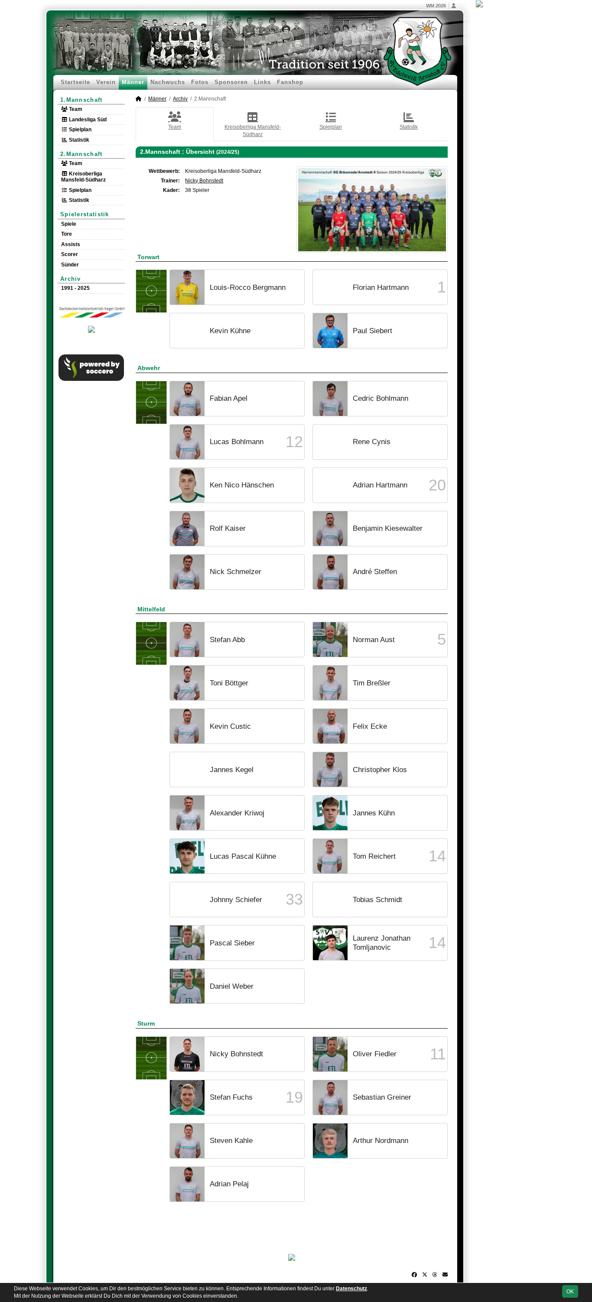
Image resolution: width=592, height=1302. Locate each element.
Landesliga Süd (87, 120)
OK (570, 1292)
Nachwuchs (167, 82)
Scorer (69, 254)
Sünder (70, 265)
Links (262, 82)
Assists (70, 244)
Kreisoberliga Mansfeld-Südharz (83, 177)
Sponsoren (231, 82)
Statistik (78, 140)
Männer (133, 82)
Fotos (199, 82)
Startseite (75, 82)
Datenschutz (351, 1289)
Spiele (68, 224)
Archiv (70, 279)
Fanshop (290, 82)
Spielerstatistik (84, 214)
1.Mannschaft (81, 100)
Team (75, 109)
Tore (66, 234)
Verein (106, 82)
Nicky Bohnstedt (204, 181)
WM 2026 (436, 5)
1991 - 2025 (75, 288)
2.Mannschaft (81, 154)
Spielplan (79, 130)
